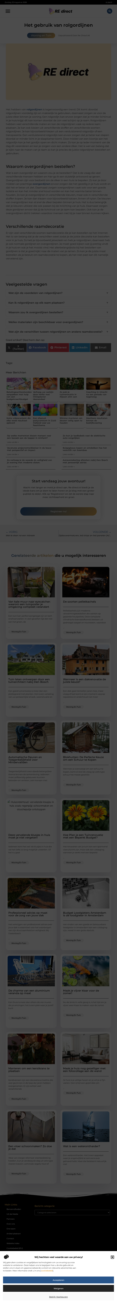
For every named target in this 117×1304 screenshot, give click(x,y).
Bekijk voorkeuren (58, 1297)
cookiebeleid (47, 1271)
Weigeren (59, 1288)
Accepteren (58, 1280)
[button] (112, 1257)
